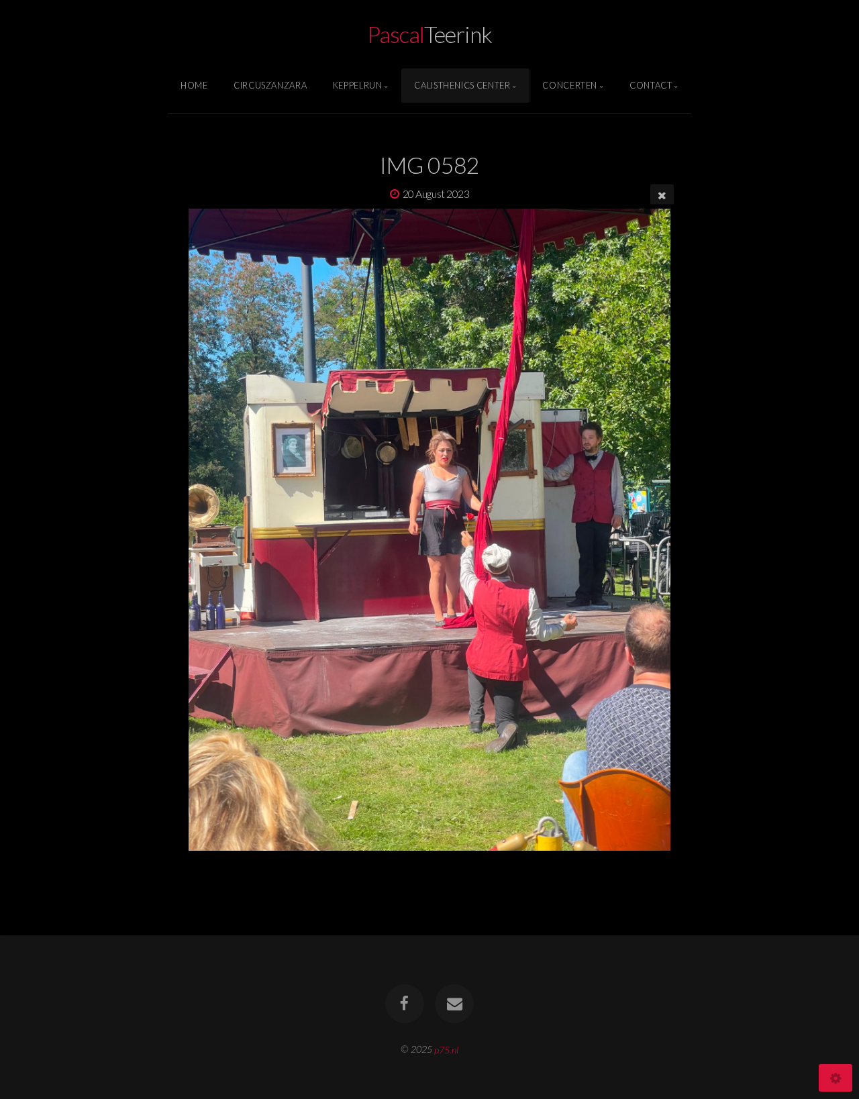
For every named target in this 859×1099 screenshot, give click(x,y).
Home (194, 85)
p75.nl (446, 1049)
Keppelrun (358, 85)
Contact (650, 85)
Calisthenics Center (462, 85)
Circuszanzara (270, 85)
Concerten (569, 85)
